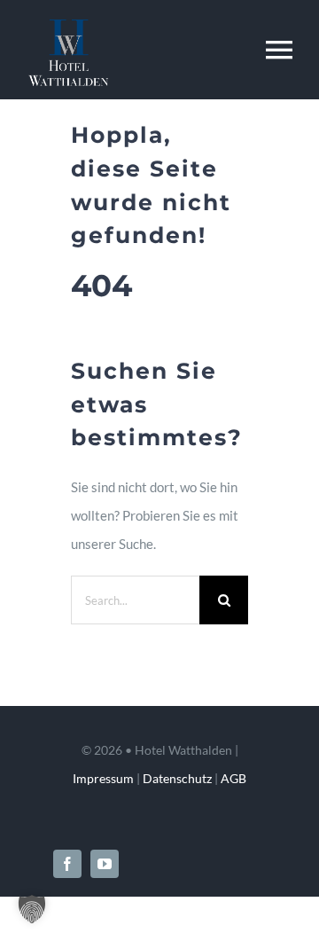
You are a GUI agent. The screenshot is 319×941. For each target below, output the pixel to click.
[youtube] (104, 864)
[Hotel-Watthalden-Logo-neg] (68, 26)
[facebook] (67, 864)
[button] (32, 909)
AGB (233, 778)
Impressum (103, 778)
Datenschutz (177, 778)
